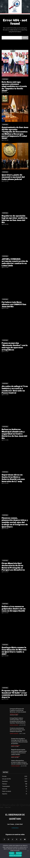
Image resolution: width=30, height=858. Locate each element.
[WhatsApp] (20, 839)
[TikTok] (12, 839)
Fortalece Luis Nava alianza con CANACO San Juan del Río (14, 304)
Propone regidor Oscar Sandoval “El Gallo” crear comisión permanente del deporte (14, 693)
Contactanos (15, 828)
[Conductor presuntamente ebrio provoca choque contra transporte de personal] (6, 730)
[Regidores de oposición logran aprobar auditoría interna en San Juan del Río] (15, 197)
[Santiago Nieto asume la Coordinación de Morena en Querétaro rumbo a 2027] (15, 628)
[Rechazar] (28, 851)
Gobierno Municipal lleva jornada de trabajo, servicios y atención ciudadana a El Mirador (19, 762)
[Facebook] (4, 839)
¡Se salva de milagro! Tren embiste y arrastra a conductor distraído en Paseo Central (15, 389)
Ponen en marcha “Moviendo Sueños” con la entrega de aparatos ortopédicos (15, 346)
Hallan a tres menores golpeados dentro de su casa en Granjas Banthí (13, 608)
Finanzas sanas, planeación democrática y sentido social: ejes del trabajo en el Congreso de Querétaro (15, 522)
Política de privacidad (15, 855)
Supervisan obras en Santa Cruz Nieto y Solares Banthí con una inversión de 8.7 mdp (13, 478)
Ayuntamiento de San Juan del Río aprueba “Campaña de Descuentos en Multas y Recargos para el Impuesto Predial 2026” (15, 132)
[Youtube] (24, 839)
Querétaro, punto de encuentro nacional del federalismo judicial (13, 177)
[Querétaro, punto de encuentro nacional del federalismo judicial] (15, 156)
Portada (5, 79)
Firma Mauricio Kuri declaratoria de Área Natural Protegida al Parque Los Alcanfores (13, 566)
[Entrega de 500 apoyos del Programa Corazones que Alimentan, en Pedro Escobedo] (6, 710)
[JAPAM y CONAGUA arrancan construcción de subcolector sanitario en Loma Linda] (15, 240)
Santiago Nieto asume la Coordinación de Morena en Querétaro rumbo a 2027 (14, 650)
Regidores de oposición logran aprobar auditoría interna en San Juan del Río (14, 219)
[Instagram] (8, 839)
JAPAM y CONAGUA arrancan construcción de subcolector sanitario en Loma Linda (15, 262)
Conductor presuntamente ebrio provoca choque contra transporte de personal (17, 729)
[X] (16, 839)
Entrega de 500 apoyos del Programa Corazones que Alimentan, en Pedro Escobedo (18, 710)
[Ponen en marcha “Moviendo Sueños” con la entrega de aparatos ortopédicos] (15, 324)
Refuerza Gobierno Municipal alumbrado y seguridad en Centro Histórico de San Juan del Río (14, 433)
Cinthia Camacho (14, 714)
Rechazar (18, 853)
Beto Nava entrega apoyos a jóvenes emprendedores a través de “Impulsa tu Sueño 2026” (14, 86)
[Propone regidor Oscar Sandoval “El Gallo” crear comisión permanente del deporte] (15, 672)
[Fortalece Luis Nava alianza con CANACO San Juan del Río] (15, 283)
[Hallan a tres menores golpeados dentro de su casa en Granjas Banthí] (15, 587)
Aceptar (12, 853)
